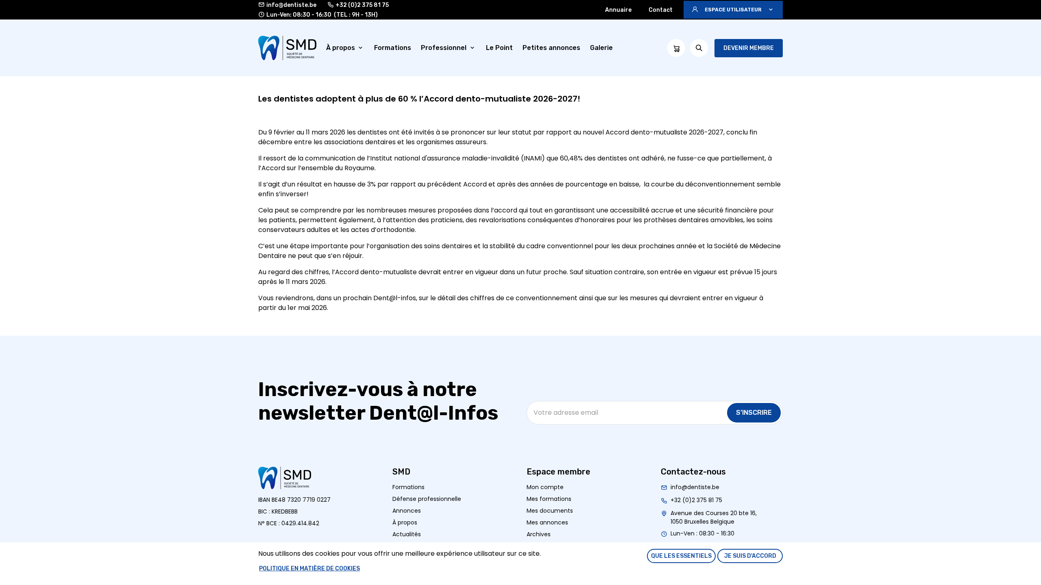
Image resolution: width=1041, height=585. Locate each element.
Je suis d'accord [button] (750, 555)
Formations (408, 487)
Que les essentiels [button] (681, 555)
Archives (539, 534)
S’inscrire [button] (754, 412)
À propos (404, 522)
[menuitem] (345, 48)
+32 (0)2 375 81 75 (362, 5)
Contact (661, 9)
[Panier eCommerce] (676, 48)
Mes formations (549, 499)
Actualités (406, 534)
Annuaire (618, 9)
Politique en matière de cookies (309, 568)
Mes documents (550, 511)
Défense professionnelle (426, 499)
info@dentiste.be (291, 5)
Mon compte (545, 487)
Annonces (406, 511)
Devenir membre (748, 48)
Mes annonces (547, 522)
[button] (733, 10)
